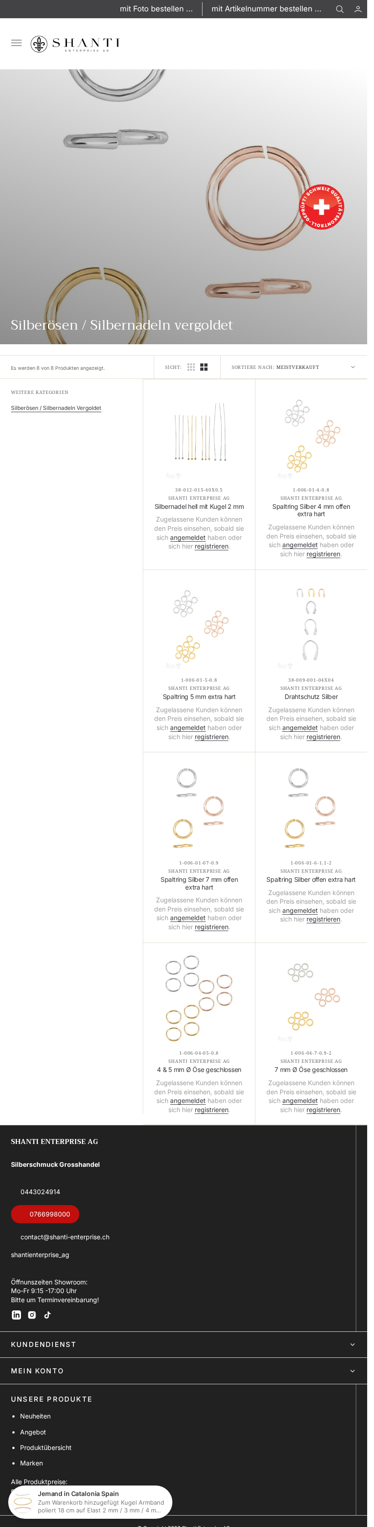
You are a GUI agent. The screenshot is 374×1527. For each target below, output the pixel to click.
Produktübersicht (46, 1447)
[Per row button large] (191, 367)
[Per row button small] (203, 367)
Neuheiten (35, 1416)
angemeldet (188, 537)
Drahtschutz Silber (311, 696)
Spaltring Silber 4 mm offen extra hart (311, 510)
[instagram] (31, 1315)
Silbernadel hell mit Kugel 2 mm (199, 506)
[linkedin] (16, 1315)
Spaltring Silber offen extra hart (311, 879)
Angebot (33, 1432)
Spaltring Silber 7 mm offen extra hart (199, 883)
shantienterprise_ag (40, 1254)
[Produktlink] (199, 435)
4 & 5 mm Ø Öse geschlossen (199, 1069)
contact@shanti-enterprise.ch (65, 1237)
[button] (358, 9)
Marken (31, 1463)
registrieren (212, 546)
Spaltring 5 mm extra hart (199, 696)
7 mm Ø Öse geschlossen (311, 1069)
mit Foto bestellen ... (156, 8)
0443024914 (40, 1192)
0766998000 (50, 1214)
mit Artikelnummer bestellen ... (267, 8)
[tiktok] (47, 1315)
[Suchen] (340, 9)
